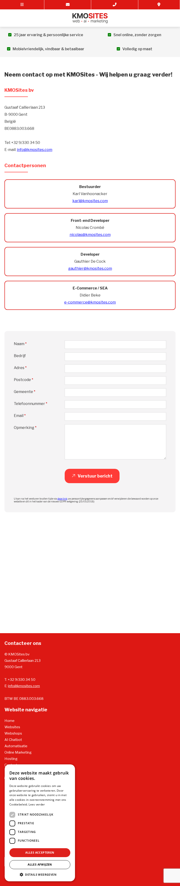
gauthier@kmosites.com (90, 268)
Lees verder (37, 804)
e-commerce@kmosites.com (90, 302)
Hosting (11, 759)
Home (9, 721)
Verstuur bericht (95, 476)
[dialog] (40, 822)
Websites (12, 727)
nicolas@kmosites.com (90, 234)
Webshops (13, 733)
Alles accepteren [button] (39, 853)
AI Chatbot (13, 740)
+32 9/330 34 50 (21, 680)
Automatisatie (15, 746)
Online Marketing (18, 752)
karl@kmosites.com (90, 201)
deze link (62, 498)
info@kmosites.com (34, 149)
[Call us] (114, 4)
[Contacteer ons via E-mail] (67, 4)
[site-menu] (22, 4)
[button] (39, 874)
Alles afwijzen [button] (40, 865)
